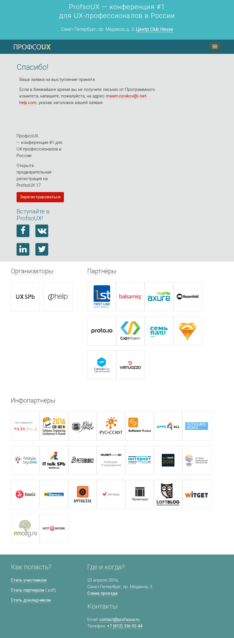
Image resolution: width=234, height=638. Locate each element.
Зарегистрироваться (40, 196)
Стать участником (29, 580)
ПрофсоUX (32, 47)
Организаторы (32, 271)
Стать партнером (27, 590)
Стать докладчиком (31, 600)
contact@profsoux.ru (119, 619)
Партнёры (101, 271)
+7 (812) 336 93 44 (124, 626)
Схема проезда (102, 593)
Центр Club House (154, 29)
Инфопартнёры (33, 400)
